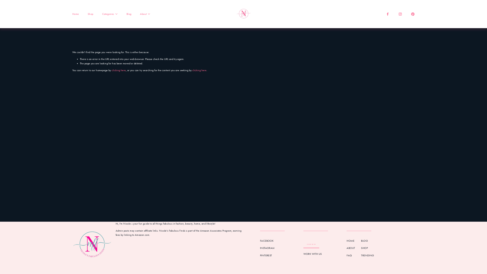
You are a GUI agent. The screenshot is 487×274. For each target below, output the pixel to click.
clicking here (119, 70)
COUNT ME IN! (311, 244)
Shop (90, 14)
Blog (129, 14)
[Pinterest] (413, 14)
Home (75, 14)
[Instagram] (400, 14)
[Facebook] (388, 14)
